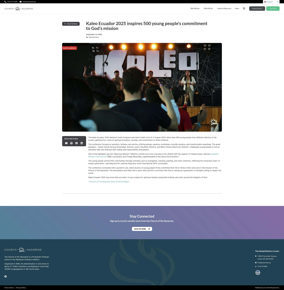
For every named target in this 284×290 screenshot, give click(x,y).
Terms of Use (8, 288)
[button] (66, 143)
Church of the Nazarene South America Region (109, 181)
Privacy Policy (21, 288)
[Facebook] (5, 276)
